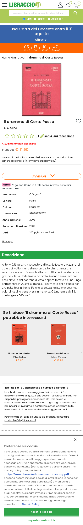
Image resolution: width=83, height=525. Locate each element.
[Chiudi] (75, 439)
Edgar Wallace (58, 357)
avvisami (39, 176)
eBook (41, 18)
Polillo (32, 200)
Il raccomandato (19, 353)
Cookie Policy (31, 504)
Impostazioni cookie (41, 520)
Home (6, 57)
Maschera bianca (58, 353)
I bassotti (34, 207)
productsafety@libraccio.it (20, 420)
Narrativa (18, 57)
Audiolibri (57, 18)
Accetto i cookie (41, 512)
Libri (28, 18)
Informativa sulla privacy (40, 160)
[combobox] (39, 13)
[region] (41, 480)
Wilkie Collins (19, 357)
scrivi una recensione (59, 136)
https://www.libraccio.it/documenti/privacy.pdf (37, 474)
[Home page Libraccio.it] (25, 6)
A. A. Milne (10, 128)
